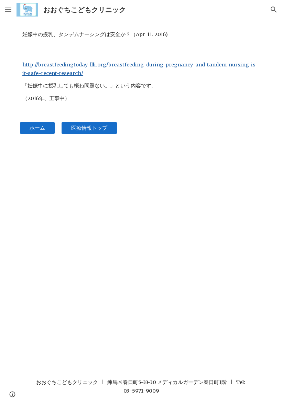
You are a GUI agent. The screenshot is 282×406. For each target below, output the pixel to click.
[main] (141, 34)
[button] (8, 9)
